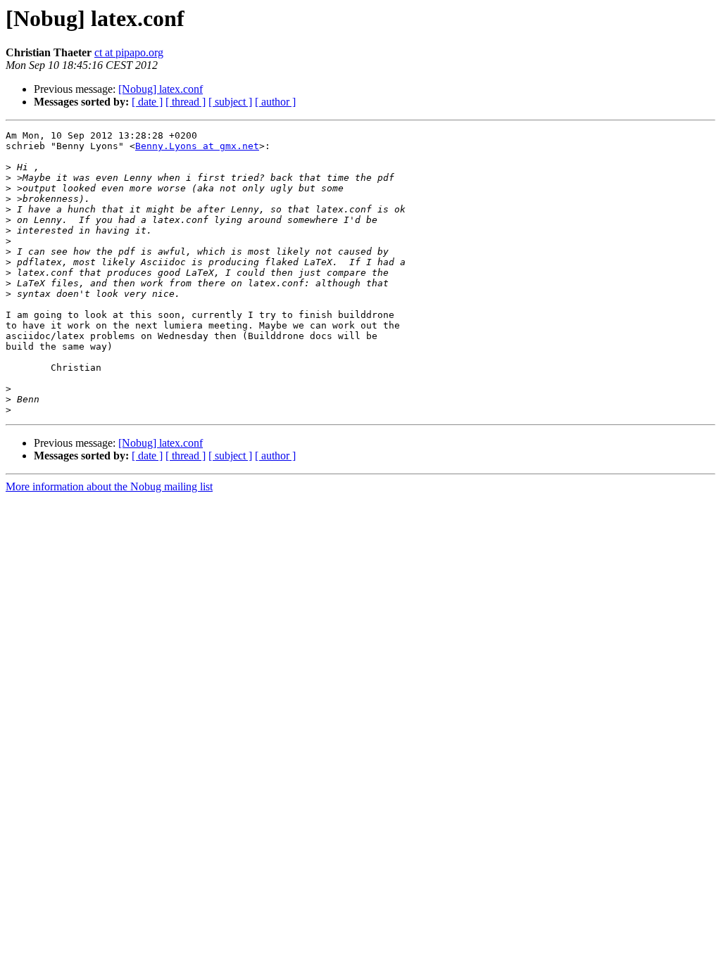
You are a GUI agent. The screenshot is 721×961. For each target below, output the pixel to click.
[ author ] (275, 102)
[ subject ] (230, 102)
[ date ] (147, 102)
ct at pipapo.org (128, 52)
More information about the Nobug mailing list (109, 486)
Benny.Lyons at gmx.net (197, 146)
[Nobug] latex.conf (160, 89)
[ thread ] (185, 102)
